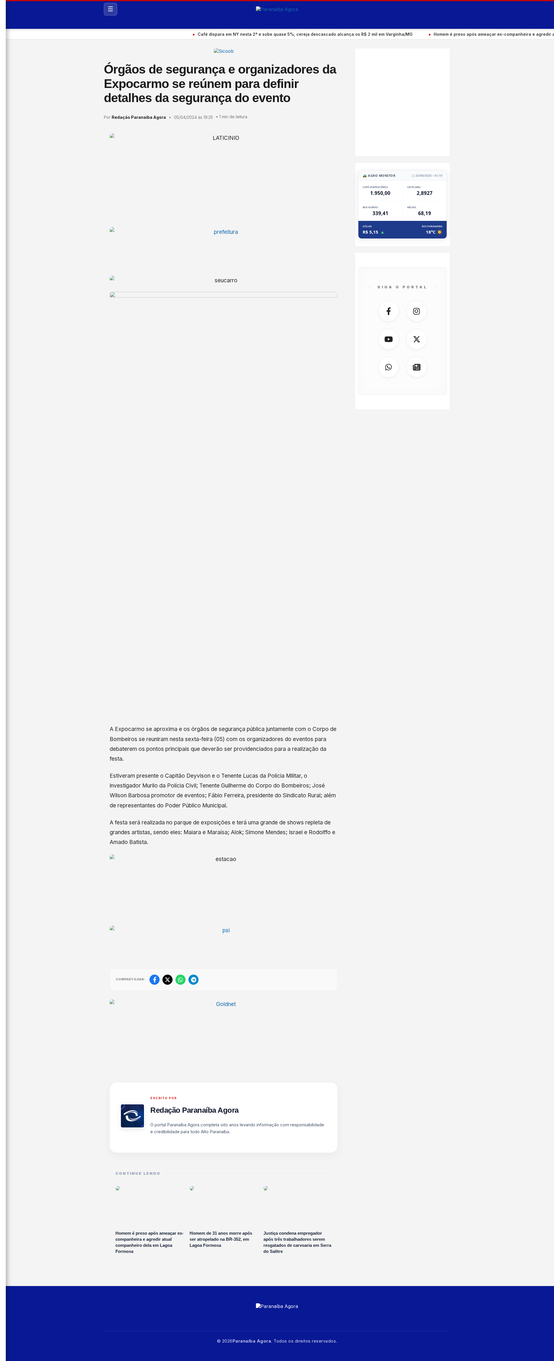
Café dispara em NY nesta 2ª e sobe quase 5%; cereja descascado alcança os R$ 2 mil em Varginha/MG (272, 34)
